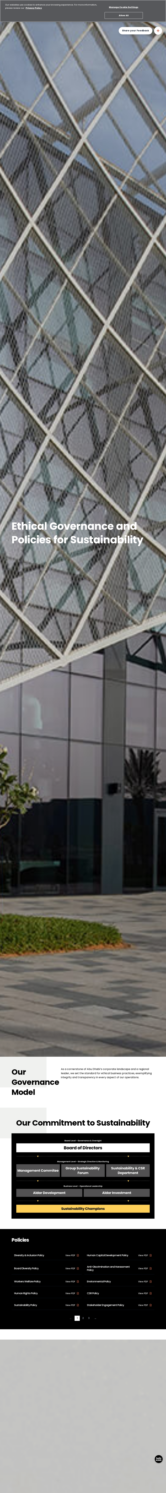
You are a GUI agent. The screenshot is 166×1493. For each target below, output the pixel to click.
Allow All (124, 15)
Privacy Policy (34, 8)
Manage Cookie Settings (123, 7)
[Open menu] (158, 31)
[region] (83, 11)
